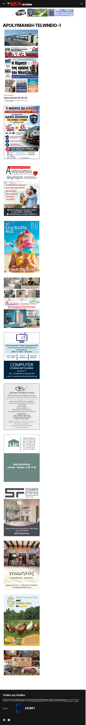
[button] (4, 3)
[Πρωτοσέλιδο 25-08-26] (22, 69)
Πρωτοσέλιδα (9, 95)
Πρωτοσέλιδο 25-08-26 (15, 98)
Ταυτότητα (7, 699)
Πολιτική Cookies (27, 699)
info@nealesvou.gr (36, 701)
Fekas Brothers (68, 701)
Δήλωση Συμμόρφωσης (57, 699)
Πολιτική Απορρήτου (41, 699)
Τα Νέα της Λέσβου (14, 695)
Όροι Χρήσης (16, 699)
